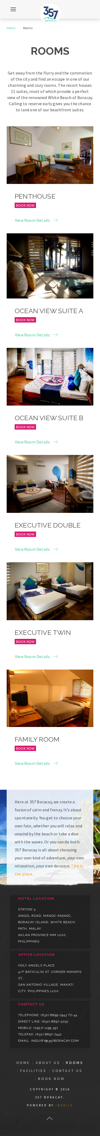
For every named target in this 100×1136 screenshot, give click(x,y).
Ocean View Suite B (49, 418)
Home (11, 28)
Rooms (74, 1062)
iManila (64, 1105)
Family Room (37, 739)
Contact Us (67, 1070)
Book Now (25, 205)
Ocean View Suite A (49, 311)
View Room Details (32, 220)
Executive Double (48, 525)
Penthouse (35, 196)
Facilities (33, 1070)
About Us (48, 1062)
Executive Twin (43, 632)
